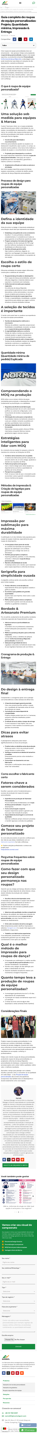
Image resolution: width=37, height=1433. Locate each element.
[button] (20, 3)
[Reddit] (22, 1159)
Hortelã (18, 1098)
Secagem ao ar (12, 928)
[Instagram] (9, 1159)
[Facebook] (4, 1159)
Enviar (18, 1347)
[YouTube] (13, 1159)
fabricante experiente (8, 842)
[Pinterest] (18, 1159)
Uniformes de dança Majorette (11, 59)
